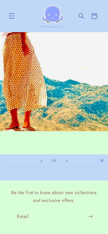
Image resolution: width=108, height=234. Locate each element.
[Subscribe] (90, 216)
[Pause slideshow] (102, 161)
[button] (11, 16)
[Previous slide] (41, 161)
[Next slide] (66, 161)
